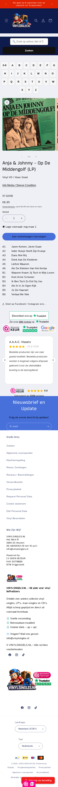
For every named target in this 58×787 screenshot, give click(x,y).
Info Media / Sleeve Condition (19, 185)
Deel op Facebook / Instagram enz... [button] (26, 304)
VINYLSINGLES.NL (27, 764)
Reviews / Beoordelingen (20, 474)
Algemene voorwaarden (19, 453)
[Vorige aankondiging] (6, 4)
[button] (6, 20)
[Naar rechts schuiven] (36, 156)
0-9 (4, 65)
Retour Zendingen (16, 467)
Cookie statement (16, 503)
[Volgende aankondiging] (52, 4)
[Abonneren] (47, 426)
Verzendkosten (8, 207)
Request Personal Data (19, 496)
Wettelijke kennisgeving (21, 777)
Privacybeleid (13, 489)
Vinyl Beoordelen (15, 518)
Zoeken (29, 50)
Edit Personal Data (16, 511)
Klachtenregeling (15, 460)
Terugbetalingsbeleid (26, 767)
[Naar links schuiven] (21, 156)
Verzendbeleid (42, 772)
